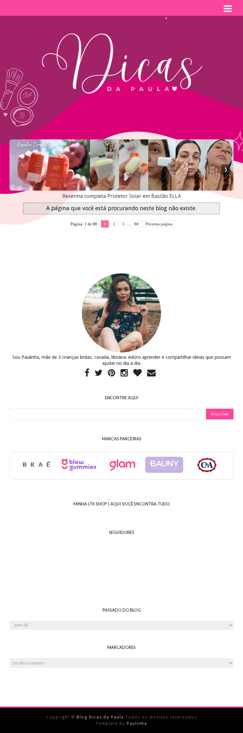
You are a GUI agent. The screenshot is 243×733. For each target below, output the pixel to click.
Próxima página (159, 224)
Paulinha (137, 723)
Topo (227, 723)
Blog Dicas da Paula (101, 717)
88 (136, 224)
